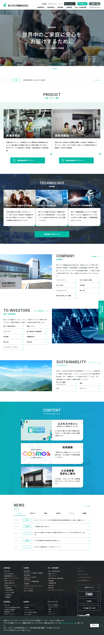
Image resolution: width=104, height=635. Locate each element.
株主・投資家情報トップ (40, 311)
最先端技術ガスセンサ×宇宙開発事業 (31, 580)
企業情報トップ (95, 256)
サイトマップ (81, 571)
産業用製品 (7, 568)
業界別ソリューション (10, 585)
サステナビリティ (53, 601)
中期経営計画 (30, 337)
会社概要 (82, 285)
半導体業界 (8, 595)
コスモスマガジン (52, 4)
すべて (20, 513)
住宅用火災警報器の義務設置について (9, 611)
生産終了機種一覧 (9, 583)
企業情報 (26, 601)
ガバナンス (83, 388)
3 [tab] (55, 68)
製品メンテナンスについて (11, 578)
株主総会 (29, 342)
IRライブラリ (7, 331)
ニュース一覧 (85, 506)
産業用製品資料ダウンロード (26, 160)
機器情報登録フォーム (10, 576)
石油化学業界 (9, 590)
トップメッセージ (61, 280)
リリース (71, 513)
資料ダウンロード (9, 581)
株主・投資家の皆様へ (10, 326)
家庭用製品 (7, 601)
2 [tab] (49, 68)
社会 (57, 388)
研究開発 (26, 584)
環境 (81, 383)
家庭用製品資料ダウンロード (74, 160)
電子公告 (6, 342)
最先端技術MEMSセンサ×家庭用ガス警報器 (33, 572)
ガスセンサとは (28, 588)
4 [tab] (61, 68)
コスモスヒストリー (61, 290)
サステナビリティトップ (93, 363)
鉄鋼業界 (7, 597)
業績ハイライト (31, 326)
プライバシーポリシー (83, 574)
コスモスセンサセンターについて (33, 586)
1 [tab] (43, 68)
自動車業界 (8, 588)
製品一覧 (6, 571)
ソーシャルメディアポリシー (85, 577)
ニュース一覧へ (96, 80)
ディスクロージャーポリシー (11, 347)
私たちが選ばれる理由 (86, 280)
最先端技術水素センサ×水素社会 (30, 576)
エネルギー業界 (9, 592)
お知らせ (32, 513)
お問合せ (83, 4)
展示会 (58, 513)
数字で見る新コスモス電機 (63, 296)
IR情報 (84, 513)
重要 (45, 513)
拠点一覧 (82, 290)
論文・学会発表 (28, 591)
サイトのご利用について (84, 580)
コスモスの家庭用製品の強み (12, 607)
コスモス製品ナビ (9, 574)
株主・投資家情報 (53, 568)
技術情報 (26, 568)
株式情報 (6, 337)
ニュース (60, 4)
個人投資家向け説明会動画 (34, 331)
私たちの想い (60, 285)
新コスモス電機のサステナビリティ (61, 383)
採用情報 (44, 4)
